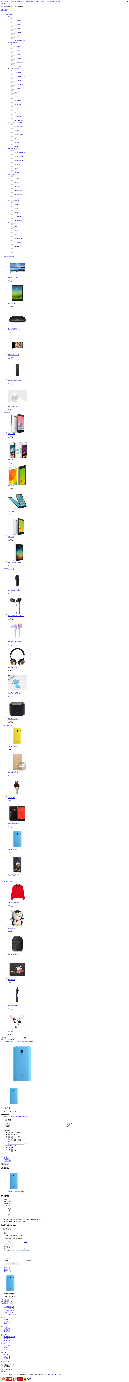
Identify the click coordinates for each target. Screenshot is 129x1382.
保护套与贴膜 (12, 174)
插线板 (12, 1039)
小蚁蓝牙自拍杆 (13, 1005)
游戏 (16, 1)
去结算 (10, 1303)
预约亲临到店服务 (9, 1337)
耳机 (8, 1039)
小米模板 (3, 1)
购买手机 (11, 16)
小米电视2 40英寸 (13, 277)
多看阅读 (22, 1)
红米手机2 (11, 537)
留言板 (58, 1)
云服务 (28, 1)
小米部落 (7, 1356)
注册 (5, 10)
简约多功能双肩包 (13, 954)
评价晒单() (7, 1161)
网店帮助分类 (51, 1)
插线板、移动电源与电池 (16, 122)
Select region (42, 1)
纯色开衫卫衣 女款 (13, 902)
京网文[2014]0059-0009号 (55, 1374)
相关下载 (7, 1328)
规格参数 (7, 1159)
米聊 (12, 1)
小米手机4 (11, 485)
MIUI (8, 1)
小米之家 (7, 1340)
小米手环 (3, 1039)
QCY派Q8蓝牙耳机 (14, 590)
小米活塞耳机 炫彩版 (14, 641)
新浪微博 (7, 1358)
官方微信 (7, 1354)
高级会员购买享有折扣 (20, 1116)
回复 (25, 1242)
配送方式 (7, 1319)
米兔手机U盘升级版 (14, 693)
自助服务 (7, 1330)
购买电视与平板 (13, 42)
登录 (2, 10)
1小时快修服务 (9, 1307)
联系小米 (7, 1345)
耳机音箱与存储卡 (14, 148)
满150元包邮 (8, 1312)
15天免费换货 (9, 1310)
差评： (10, 1215)
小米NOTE (11, 459)
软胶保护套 (18, 1041)
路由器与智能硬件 (14, 68)
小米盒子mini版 (12, 406)
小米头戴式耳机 (13, 667)
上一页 (6, 1243)
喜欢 (14, 1145)
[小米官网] (1, 12)
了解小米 (7, 1349)
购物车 (4, 3)
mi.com (4, 1374)
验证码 (6, 1260)
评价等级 (7, 1250)
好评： (10, 1205)
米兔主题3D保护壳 (13, 875)
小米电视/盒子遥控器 (14, 380)
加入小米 (7, 1347)
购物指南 (7, 1323)
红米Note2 (11, 511)
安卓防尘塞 (11, 798)
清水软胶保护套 (13, 746)
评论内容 (7, 1259)
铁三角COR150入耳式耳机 (16, 616)
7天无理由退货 (9, 1309)
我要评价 (23, 1221)
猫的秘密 (10, 1031)
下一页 (11, 1243)
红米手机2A (11, 434)
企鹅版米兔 (11, 928)
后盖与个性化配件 (14, 200)
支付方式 (7, 1321)
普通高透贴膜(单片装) (14, 772)
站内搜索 (3, 1038)
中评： (10, 1210)
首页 (2, 1041)
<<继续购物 (4, 1303)
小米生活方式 (12, 222)
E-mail (6, 1249)
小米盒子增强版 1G (14, 329)
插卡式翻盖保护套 (13, 823)
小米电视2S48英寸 (13, 355)
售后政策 (7, 1332)
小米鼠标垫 (11, 980)
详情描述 (7, 1157)
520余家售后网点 (10, 1314)
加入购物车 (8, 1145)
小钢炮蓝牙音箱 (13, 719)
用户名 (6, 1247)
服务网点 (7, 1338)
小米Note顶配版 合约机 (15, 562)
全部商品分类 (8, 14)
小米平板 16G (12, 303)
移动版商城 (34, 1)
